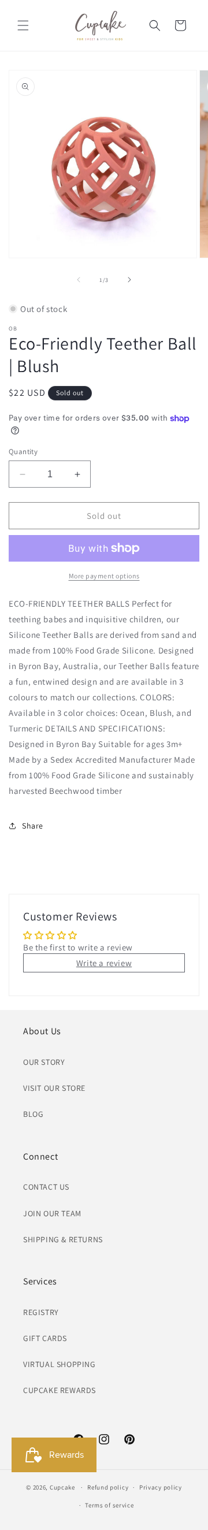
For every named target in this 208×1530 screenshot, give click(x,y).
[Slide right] (129, 279)
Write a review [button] (104, 962)
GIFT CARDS (45, 1338)
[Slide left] (78, 279)
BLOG (33, 1114)
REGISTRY (41, 1312)
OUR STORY (44, 1062)
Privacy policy (160, 1487)
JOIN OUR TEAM (52, 1213)
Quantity (23, 451)
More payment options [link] (104, 575)
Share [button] (32, 825)
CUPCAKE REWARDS (59, 1390)
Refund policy (107, 1487)
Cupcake (62, 1487)
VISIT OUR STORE (54, 1088)
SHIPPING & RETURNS (63, 1239)
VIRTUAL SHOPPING (59, 1364)
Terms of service (109, 1505)
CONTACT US (46, 1187)
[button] (23, 25)
